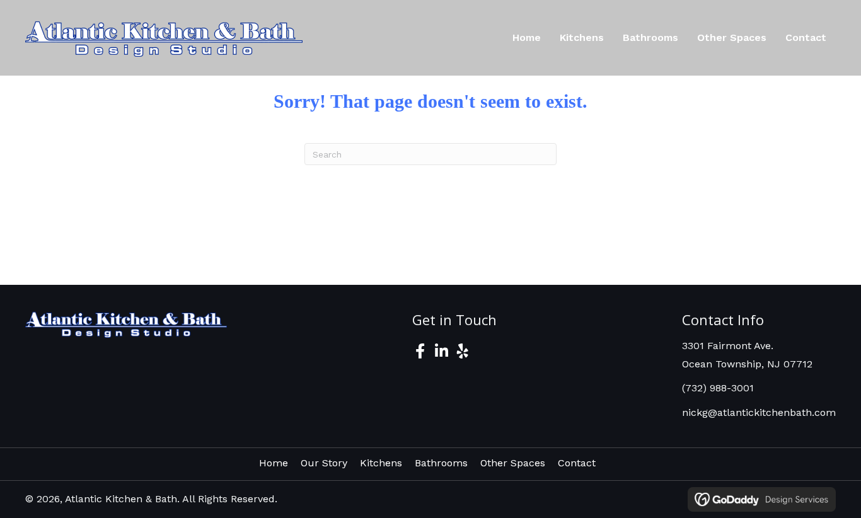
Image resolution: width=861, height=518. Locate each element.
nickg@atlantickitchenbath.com (759, 412)
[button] (419, 351)
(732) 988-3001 (718, 388)
